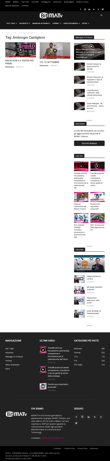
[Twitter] (98, 9)
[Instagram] (85, 9)
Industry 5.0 (57, 2)
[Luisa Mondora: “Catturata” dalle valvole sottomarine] (79, 93)
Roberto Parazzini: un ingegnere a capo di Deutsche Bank (95, 79)
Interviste (23, 23)
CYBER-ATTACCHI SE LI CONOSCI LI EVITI (86, 268)
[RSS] (94, 9)
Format (56, 23)
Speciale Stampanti (12, 6)
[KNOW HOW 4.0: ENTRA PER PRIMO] (20, 49)
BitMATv (16, 2)
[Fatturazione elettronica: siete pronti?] (79, 301)
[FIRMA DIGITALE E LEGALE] (79, 279)
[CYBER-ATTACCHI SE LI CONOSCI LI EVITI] (89, 263)
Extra (84, 23)
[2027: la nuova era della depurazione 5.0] (97, 218)
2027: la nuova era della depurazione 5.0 (97, 227)
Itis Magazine (45, 2)
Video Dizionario (70, 23)
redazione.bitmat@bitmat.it (53, 438)
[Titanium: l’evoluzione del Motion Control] (81, 197)
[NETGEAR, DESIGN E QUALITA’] (79, 290)
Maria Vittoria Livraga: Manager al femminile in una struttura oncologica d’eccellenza (88, 53)
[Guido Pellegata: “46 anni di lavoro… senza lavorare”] (79, 106)
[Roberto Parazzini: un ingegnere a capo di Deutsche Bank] (79, 80)
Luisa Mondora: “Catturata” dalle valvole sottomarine (94, 92)
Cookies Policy (69, 448)
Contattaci (25, 6)
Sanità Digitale (69, 2)
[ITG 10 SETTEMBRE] (55, 50)
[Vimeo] (103, 9)
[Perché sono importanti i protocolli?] (97, 197)
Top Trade (25, 2)
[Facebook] (80, 9)
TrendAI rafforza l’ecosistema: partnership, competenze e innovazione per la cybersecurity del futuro (58, 353)
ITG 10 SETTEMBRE (49, 62)
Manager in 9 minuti (41, 23)
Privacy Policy (82, 448)
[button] (101, 15)
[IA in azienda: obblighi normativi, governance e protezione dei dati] (81, 218)
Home (7, 33)
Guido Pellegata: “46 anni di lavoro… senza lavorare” (95, 105)
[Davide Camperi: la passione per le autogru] (79, 67)
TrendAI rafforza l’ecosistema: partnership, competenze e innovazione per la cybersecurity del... (81, 180)
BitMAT (7, 2)
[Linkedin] (89, 9)
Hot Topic (11, 23)
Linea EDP (35, 2)
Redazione (9, 67)
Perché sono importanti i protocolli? (95, 206)
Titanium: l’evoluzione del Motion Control (80, 206)
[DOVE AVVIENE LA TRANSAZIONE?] (79, 314)
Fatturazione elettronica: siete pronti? (93, 300)
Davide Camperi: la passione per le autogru (94, 66)
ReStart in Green (82, 2)
